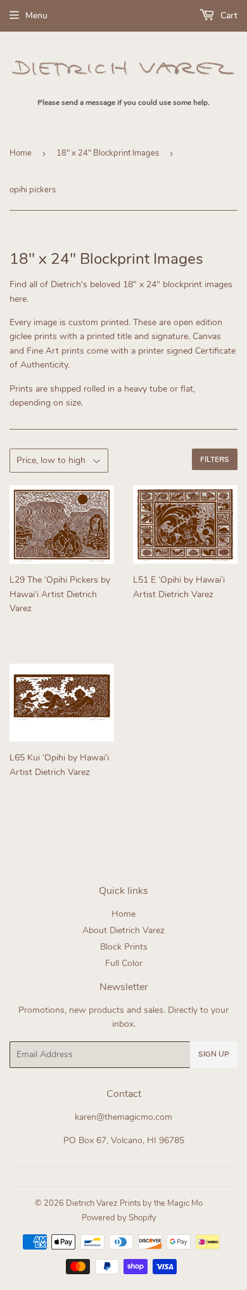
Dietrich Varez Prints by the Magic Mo (134, 1203)
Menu (36, 15)
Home (21, 153)
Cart (228, 15)
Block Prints (124, 947)
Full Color (123, 963)
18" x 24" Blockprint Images (107, 153)
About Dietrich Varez (123, 930)
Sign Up (213, 1054)
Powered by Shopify (119, 1218)
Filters (214, 459)
